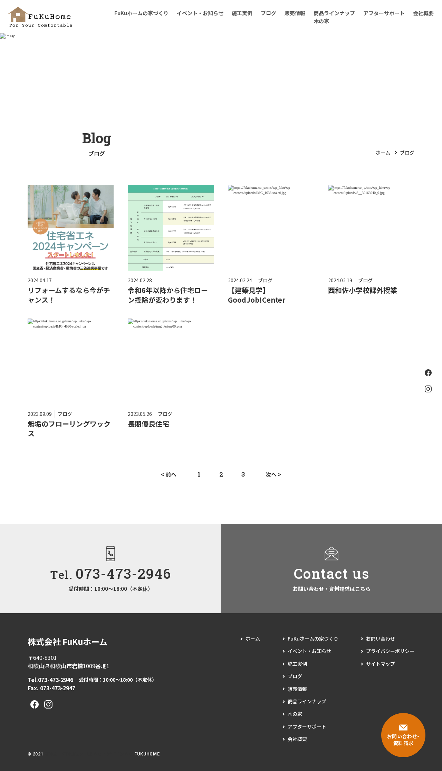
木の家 (321, 21)
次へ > (273, 474)
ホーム (383, 152)
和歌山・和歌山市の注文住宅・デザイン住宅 (89, 754)
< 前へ (168, 474)
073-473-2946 (55, 679)
